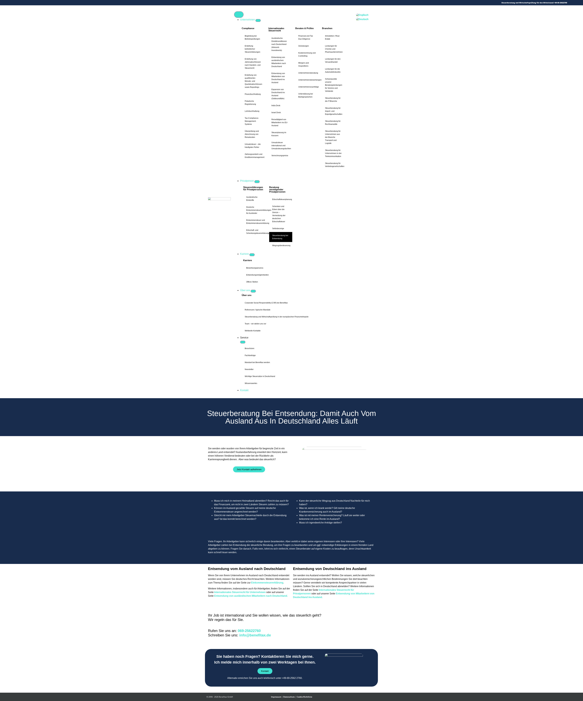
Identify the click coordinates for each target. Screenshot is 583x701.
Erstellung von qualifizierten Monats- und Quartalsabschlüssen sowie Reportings (253, 81)
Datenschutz (289, 697)
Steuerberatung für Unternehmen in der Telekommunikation (333, 153)
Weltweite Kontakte (253, 331)
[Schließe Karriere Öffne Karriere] (252, 254)
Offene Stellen (252, 282)
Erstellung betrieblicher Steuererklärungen (252, 49)
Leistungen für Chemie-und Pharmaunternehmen (334, 49)
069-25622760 (249, 631)
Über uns (246, 295)
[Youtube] (42, 3)
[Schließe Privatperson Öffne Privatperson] (257, 181)
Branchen (327, 28)
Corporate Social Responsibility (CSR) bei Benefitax (266, 303)
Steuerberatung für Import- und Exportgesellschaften (333, 111)
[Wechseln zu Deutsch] (362, 19)
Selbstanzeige (278, 228)
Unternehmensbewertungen (308, 80)
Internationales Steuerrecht (276, 29)
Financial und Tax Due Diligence (305, 37)
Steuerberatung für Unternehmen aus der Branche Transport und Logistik (333, 137)
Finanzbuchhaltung (253, 94)
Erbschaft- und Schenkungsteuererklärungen (256, 231)
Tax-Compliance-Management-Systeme (252, 121)
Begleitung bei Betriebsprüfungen (252, 37)
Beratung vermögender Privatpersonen (277, 189)
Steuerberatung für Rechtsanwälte (333, 122)
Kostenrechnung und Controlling (307, 54)
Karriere (247, 260)
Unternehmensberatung (308, 73)
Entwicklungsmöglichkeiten (257, 275)
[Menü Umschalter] (239, 14)
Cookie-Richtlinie (304, 697)
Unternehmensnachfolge (308, 87)
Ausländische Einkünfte (251, 198)
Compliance (248, 28)
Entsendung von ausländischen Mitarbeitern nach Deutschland (278, 61)
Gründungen (303, 46)
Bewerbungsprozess (254, 268)
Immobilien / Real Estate (332, 37)
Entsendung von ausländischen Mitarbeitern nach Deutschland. (251, 596)
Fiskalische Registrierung (250, 102)
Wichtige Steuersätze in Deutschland (260, 376)
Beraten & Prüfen (304, 28)
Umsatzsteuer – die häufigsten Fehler (253, 145)
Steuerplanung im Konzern (278, 134)
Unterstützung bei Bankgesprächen (305, 95)
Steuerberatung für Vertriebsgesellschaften (334, 164)
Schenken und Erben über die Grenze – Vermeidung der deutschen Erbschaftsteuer (278, 214)
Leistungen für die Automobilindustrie (333, 70)
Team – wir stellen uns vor (255, 324)
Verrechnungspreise (279, 156)
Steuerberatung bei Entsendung (280, 237)
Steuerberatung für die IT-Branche (333, 99)
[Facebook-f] (29, 3)
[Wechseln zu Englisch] (362, 15)
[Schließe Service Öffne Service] (242, 342)
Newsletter (249, 369)
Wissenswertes (251, 383)
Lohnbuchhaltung (252, 111)
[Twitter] (25, 3)
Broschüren (249, 348)
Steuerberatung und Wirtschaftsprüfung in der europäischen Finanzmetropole (277, 317)
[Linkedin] (38, 3)
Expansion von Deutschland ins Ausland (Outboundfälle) (278, 94)
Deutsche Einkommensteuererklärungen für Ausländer (256, 210)
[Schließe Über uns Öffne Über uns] (253, 291)
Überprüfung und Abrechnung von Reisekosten (252, 134)
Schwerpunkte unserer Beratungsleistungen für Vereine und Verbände (333, 85)
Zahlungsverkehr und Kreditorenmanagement (254, 155)
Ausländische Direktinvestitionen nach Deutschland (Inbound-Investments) (279, 44)
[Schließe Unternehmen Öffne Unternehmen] (258, 20)
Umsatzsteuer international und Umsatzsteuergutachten (281, 145)
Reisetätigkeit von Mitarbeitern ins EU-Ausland (279, 122)
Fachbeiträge (250, 355)
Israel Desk (276, 112)
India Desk (275, 105)
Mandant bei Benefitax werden (257, 362)
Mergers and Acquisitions (303, 64)
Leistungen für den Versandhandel (333, 60)
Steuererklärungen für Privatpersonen (253, 188)
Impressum (276, 697)
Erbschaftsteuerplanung (282, 199)
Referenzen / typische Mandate (257, 310)
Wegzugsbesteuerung (281, 245)
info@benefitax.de (255, 635)
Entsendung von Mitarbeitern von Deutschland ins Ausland (278, 78)
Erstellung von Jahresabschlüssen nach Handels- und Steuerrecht (253, 63)
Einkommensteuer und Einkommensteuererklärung (256, 221)
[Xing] (33, 3)
